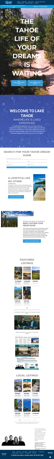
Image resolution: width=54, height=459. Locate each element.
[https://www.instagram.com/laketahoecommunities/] (52, 453)
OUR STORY (24, 1)
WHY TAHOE (31, 1)
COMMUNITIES (20, 3)
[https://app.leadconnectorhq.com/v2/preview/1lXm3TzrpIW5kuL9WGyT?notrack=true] (4, 454)
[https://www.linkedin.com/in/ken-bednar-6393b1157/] (50, 453)
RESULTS (21, 453)
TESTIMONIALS (28, 453)
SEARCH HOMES (29, 3)
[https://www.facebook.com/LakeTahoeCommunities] (48, 453)
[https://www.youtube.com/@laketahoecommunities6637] (50, 457)
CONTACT (36, 3)
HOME (18, 1)
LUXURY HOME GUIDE (40, 1)
